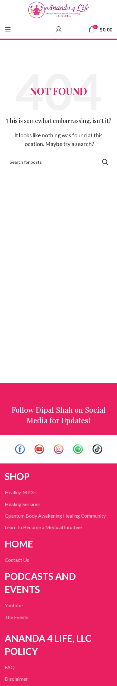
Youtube (14, 605)
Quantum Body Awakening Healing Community (55, 516)
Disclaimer (16, 679)
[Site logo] (58, 10)
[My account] (58, 29)
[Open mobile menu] (8, 29)
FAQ (10, 667)
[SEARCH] (105, 162)
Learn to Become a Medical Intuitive (43, 527)
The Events (16, 617)
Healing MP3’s (21, 492)
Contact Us (17, 560)
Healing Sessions (23, 504)
